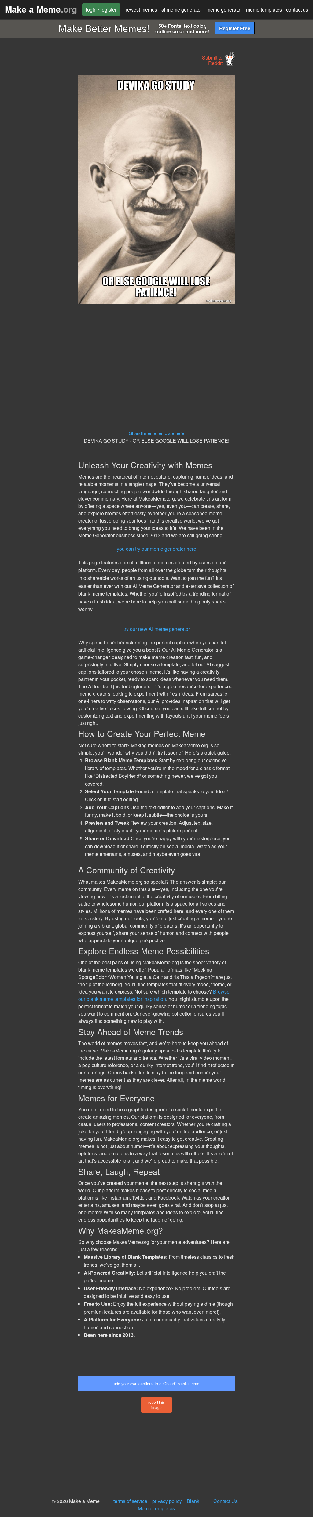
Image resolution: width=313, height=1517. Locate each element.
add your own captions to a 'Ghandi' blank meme (156, 1383)
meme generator (224, 9)
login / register (101, 9)
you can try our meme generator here (156, 548)
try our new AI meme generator (156, 628)
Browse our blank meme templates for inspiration (154, 995)
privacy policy (167, 1500)
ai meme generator (181, 9)
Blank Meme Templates (168, 1504)
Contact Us (225, 1500)
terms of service (130, 1500)
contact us (297, 9)
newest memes (140, 9)
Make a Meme (41, 9)
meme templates (264, 9)
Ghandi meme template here (156, 433)
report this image (156, 1404)
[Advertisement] (46, 166)
